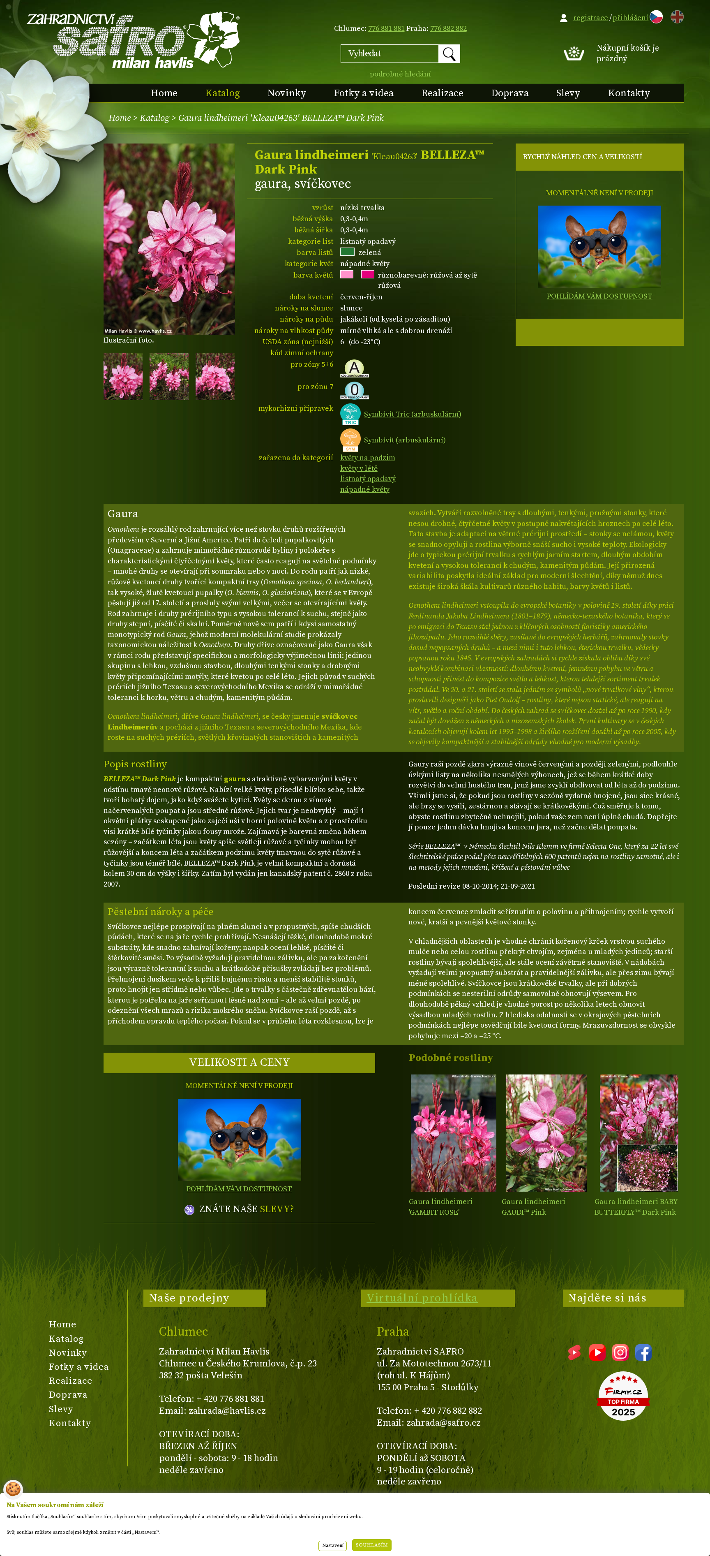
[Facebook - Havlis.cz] (643, 1357)
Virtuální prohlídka (422, 1298)
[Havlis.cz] (133, 39)
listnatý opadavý (368, 479)
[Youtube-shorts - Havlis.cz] (574, 1357)
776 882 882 (448, 28)
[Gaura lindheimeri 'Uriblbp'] (639, 1133)
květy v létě (359, 468)
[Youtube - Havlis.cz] (597, 1357)
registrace (590, 18)
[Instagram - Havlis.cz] (620, 1357)
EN (675, 15)
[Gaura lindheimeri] (453, 1133)
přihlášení (630, 18)
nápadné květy (365, 489)
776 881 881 (386, 28)
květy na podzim (367, 458)
